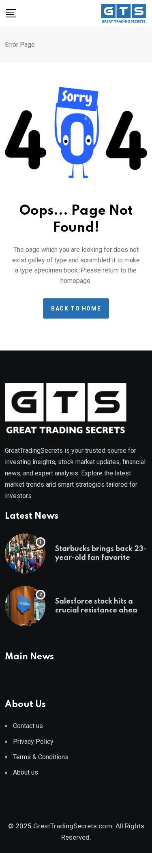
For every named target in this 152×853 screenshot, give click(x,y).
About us (25, 772)
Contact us (28, 726)
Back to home (76, 308)
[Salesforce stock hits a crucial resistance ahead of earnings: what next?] (25, 606)
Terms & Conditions (41, 757)
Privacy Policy (33, 741)
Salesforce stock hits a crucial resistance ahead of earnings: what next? (98, 610)
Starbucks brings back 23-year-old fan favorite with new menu (100, 558)
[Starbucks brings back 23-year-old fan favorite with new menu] (25, 553)
